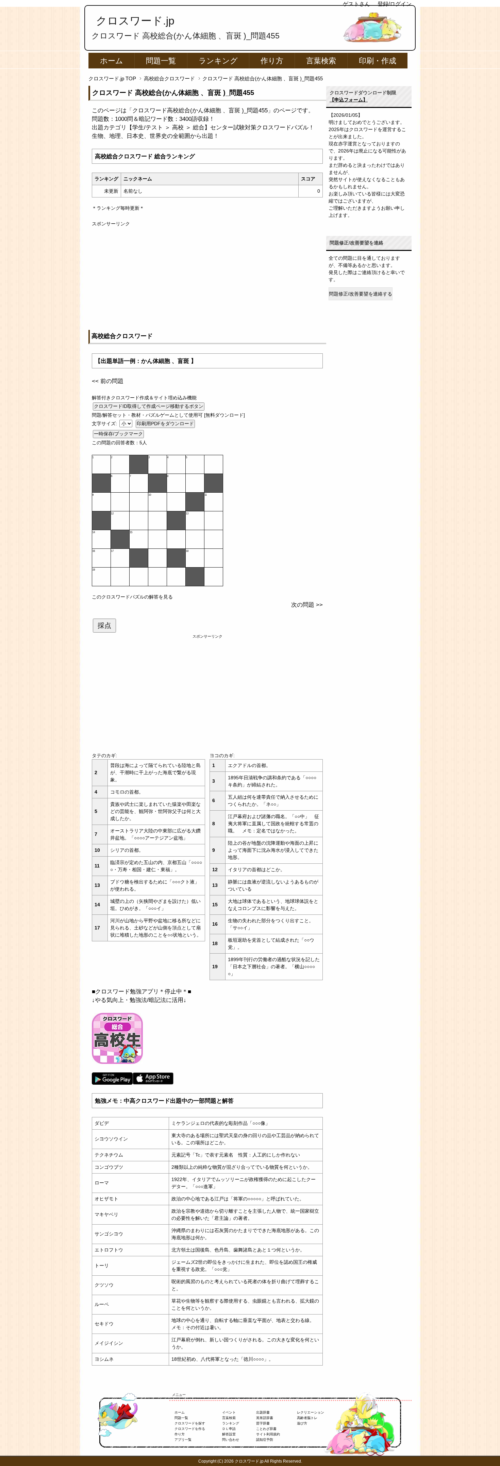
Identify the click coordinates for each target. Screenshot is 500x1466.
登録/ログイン (395, 4)
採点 (104, 625)
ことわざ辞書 (266, 1429)
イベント (229, 1412)
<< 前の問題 (107, 381)
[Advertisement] (207, 275)
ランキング (218, 61)
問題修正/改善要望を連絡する (360, 294)
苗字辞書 (263, 1423)
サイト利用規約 (268, 1434)
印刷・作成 (377, 61)
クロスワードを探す (189, 1423)
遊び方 (302, 1423)
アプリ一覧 (182, 1439)
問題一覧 (161, 61)
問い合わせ (230, 1439)
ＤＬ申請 (229, 1429)
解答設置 (229, 1434)
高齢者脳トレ (307, 1418)
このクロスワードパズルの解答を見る (132, 597)
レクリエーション (310, 1412)
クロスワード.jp (135, 21)
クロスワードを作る (189, 1429)
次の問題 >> (307, 605)
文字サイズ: (105, 423)
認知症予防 (264, 1439)
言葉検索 (321, 61)
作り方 (272, 61)
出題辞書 (263, 1412)
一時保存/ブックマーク (118, 433)
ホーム (111, 61)
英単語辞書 (264, 1418)
